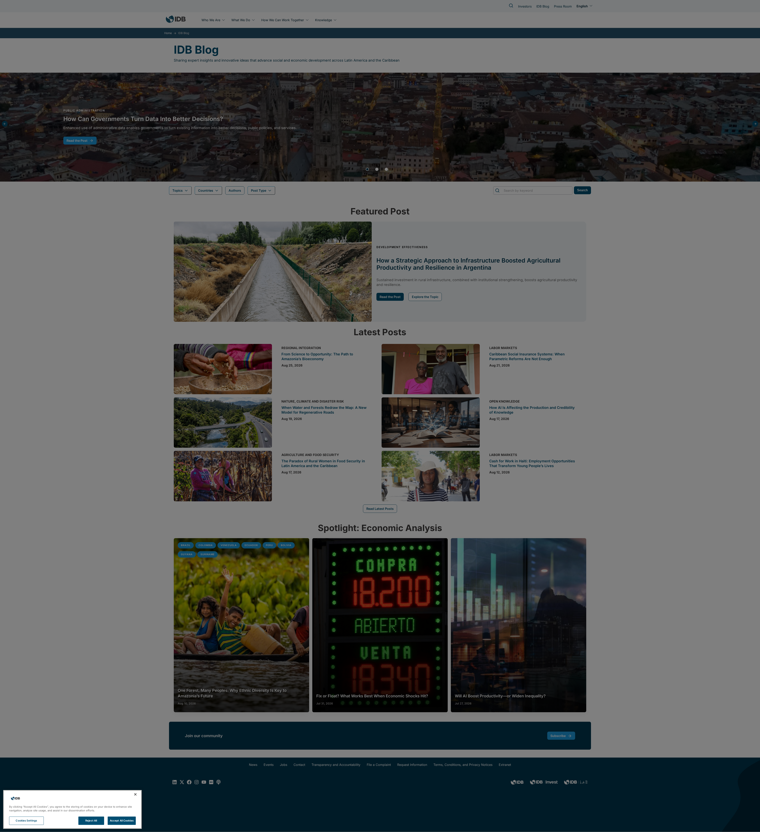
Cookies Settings (26, 820)
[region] (72, 809)
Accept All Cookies (122, 820)
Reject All (91, 820)
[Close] (135, 794)
